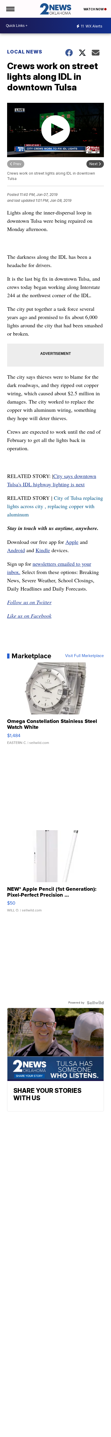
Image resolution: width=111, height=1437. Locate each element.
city (39, 506)
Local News (24, 52)
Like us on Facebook (29, 615)
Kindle (43, 550)
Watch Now (93, 9)
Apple (71, 541)
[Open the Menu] (9, 8)
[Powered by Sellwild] (95, 1003)
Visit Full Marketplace (84, 656)
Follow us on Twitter (29, 602)
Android (16, 550)
